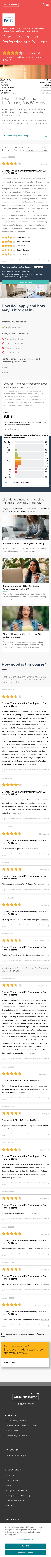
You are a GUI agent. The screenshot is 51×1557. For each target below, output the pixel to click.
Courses (27, 29)
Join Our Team (12, 1480)
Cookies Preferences (15, 1500)
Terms (8, 1485)
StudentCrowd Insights (16, 1455)
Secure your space (25, 282)
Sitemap (9, 1505)
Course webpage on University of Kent (19, 136)
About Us (9, 1475)
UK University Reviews (15, 1421)
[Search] (44, 4)
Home (5, 29)
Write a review (9, 1362)
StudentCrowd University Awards (21, 1425)
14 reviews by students (32, 53)
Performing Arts (38, 29)
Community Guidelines (16, 1435)
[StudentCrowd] (10, 4)
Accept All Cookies (25, 1553)
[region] (25, 1540)
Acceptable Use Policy (16, 1490)
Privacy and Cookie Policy (17, 1495)
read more (7, 129)
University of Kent (16, 29)
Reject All (25, 1546)
